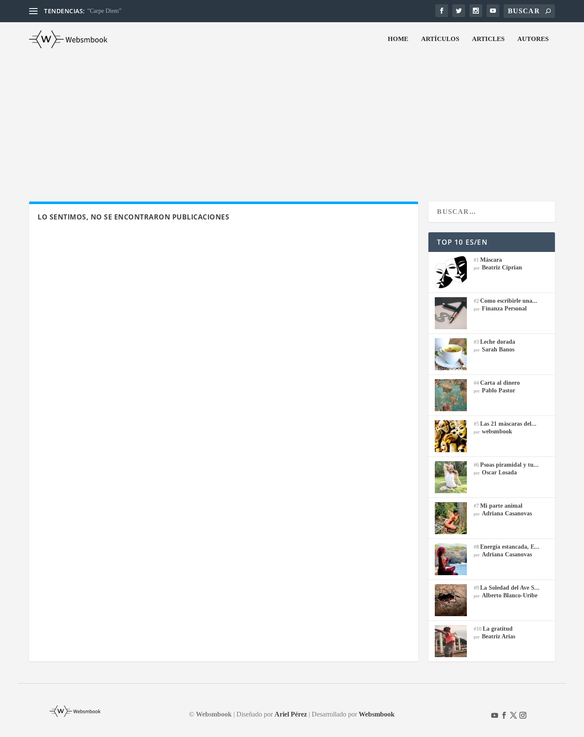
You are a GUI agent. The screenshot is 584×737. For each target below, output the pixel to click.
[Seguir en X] (513, 715)
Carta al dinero (500, 383)
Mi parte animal (501, 506)
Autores (533, 38)
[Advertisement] (292, 120)
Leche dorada (497, 342)
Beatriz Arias (498, 636)
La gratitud (498, 629)
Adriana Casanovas (507, 513)
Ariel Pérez (290, 714)
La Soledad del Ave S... (510, 588)
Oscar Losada (499, 472)
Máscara (491, 260)
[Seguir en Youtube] (494, 715)
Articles (488, 38)
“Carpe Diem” (104, 11)
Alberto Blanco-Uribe (509, 595)
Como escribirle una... (508, 301)
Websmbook (377, 714)
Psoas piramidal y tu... (509, 465)
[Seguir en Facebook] (504, 715)
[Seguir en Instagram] (523, 715)
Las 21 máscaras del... (508, 424)
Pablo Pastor (498, 390)
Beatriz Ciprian (502, 267)
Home (398, 38)
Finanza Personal (504, 308)
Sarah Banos (498, 349)
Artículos (440, 38)
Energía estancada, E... (510, 547)
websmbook (497, 431)
